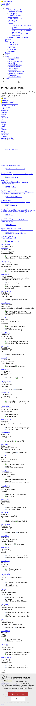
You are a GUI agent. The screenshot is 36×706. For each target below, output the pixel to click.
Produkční (11, 63)
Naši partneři (12, 49)
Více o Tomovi (5, 346)
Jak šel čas (11, 46)
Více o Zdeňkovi (6, 657)
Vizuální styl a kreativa (15, 15)
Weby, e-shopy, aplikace (15, 10)
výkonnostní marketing (8, 105)
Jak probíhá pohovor (14, 77)
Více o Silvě (4, 619)
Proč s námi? (12, 47)
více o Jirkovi (5, 536)
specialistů (5, 100)
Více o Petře (4, 589)
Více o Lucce (5, 261)
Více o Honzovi (5, 303)
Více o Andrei (5, 406)
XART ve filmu (13, 44)
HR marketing (4, 128)
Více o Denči (5, 444)
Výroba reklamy (3, 121)
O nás (6, 41)
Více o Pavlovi (5, 486)
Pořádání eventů (13, 20)
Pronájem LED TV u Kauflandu (18, 37)
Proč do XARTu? (13, 58)
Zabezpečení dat (13, 17)
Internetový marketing (15, 11)
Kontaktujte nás (5, 244)
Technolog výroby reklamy (16, 71)
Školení (10, 23)
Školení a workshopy (5, 132)
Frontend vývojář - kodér (16, 73)
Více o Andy (5, 644)
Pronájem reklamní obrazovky (7, 137)
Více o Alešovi (5, 631)
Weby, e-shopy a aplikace (5, 108)
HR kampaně (12, 13)
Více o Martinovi (6, 333)
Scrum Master (12, 70)
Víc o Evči (4, 358)
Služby (7, 8)
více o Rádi (4, 512)
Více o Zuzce (5, 471)
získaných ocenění (7, 102)
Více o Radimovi (6, 291)
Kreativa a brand (3, 115)
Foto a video (12, 22)
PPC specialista (13, 68)
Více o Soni (4, 248)
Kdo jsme (11, 42)
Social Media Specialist (15, 61)
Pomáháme (11, 51)
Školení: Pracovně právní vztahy (22, 29)
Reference (8, 39)
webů (3, 98)
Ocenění (7, 53)
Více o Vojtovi (5, 433)
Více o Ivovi (4, 318)
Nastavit (18, 699)
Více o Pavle (5, 274)
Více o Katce (5, 604)
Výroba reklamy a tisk (15, 18)
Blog (6, 54)
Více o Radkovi (5, 524)
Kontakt (7, 78)
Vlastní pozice (12, 75)
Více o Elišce (5, 393)
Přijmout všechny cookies (18, 694)
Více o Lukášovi (6, 574)
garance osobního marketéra (9, 104)
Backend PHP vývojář (15, 65)
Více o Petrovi (5, 456)
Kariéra (7, 56)
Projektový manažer (14, 66)
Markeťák (11, 59)
